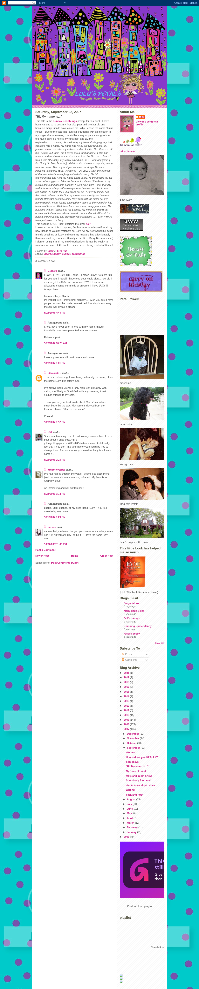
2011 (127, 710)
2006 (127, 836)
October (132, 743)
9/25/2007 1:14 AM (54, 493)
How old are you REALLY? (142, 757)
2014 (127, 696)
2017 (127, 686)
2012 (127, 705)
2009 (127, 719)
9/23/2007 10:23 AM (55, 343)
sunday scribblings (73, 253)
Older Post (106, 555)
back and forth (134, 794)
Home (74, 555)
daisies (52, 527)
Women (130, 752)
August (131, 799)
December (133, 733)
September (134, 747)
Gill (50, 432)
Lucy (142, 116)
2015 (127, 691)
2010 (127, 715)
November (133, 738)
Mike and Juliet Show (139, 775)
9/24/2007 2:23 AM (54, 459)
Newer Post (42, 555)
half (88, 223)
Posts (128, 654)
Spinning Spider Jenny (138, 626)
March (131, 822)
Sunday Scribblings (65, 121)
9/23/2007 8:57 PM (54, 422)
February (132, 827)
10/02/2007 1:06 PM (55, 544)
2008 (127, 724)
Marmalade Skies (134, 610)
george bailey (52, 253)
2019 (127, 677)
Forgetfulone (131, 603)
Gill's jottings (132, 618)
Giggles (52, 270)
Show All (159, 643)
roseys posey (132, 633)
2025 (127, 672)
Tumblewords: (56, 469)
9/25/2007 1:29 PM (54, 517)
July (130, 804)
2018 (127, 682)
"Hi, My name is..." (137, 766)
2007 (127, 729)
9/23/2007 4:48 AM (54, 312)
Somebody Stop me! (138, 780)
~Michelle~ (54, 373)
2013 (127, 701)
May (130, 813)
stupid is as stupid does (140, 785)
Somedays (132, 761)
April (130, 818)
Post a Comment (45, 549)
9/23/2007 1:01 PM (54, 363)
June (130, 808)
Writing (130, 789)
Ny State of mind (136, 771)
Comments (130, 659)
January (132, 832)
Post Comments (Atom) (65, 562)
